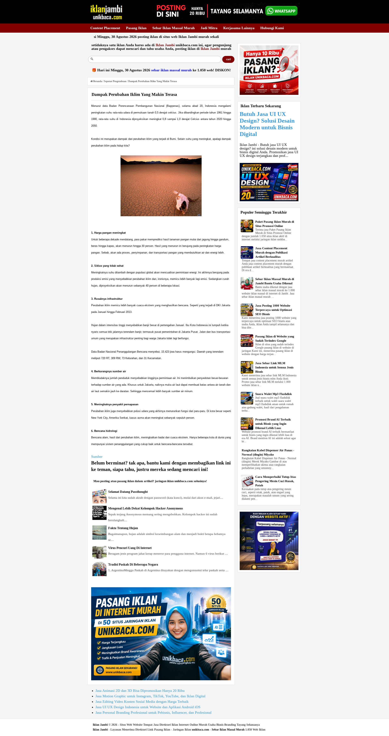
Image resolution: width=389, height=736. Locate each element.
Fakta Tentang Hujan (123, 528)
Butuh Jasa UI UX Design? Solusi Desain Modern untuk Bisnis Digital (267, 124)
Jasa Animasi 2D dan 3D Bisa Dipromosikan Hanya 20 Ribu (140, 691)
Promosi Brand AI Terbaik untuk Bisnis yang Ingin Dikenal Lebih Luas (273, 424)
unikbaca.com (200, 729)
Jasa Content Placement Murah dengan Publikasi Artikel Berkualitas (271, 252)
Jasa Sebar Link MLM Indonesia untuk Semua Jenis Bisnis (274, 367)
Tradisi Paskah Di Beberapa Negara (133, 564)
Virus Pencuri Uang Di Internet (130, 548)
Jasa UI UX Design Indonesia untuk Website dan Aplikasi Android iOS (147, 707)
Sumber (97, 457)
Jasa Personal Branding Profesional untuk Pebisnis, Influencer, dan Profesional (153, 712)
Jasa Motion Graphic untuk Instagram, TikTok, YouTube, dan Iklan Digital (150, 696)
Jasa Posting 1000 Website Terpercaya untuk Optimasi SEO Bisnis (273, 310)
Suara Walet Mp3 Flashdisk (273, 394)
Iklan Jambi (100, 724)
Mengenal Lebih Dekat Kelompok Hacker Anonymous (145, 508)
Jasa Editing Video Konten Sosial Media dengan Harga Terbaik (142, 702)
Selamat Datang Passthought (128, 491)
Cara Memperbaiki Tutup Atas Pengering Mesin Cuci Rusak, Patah (275, 481)
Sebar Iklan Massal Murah (228, 729)
